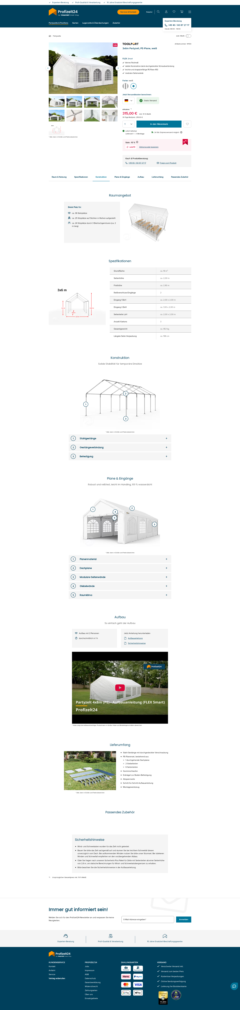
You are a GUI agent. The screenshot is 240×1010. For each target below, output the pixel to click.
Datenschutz (90, 978)
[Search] (158, 12)
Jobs (87, 966)
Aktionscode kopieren (148, 147)
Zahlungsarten (91, 990)
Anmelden (183, 919)
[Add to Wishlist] (187, 124)
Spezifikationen (81, 176)
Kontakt (52, 966)
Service (52, 974)
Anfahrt (52, 970)
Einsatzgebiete (91, 998)
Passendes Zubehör (179, 176)
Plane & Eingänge (122, 176)
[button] (181, 11)
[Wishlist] (174, 12)
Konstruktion (101, 176)
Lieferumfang (157, 176)
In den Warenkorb (159, 124)
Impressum (89, 970)
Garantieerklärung (92, 982)
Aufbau (141, 176)
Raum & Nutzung (59, 176)
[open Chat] (234, 986)
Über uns (89, 994)
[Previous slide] (48, 68)
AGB (87, 974)
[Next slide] (118, 68)
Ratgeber (149, 12)
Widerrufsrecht (91, 986)
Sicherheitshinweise (137, 643)
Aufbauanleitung (135, 638)
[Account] (166, 12)
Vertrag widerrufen (57, 978)
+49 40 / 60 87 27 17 (178, 25)
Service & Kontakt (128, 11)
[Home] (50, 36)
